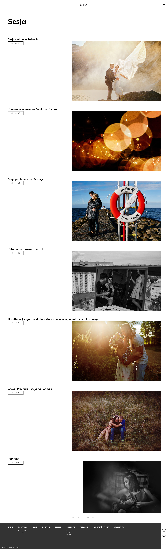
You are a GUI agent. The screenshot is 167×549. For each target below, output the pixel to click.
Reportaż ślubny (22, 531)
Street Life (69, 532)
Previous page (75, 518)
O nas (10, 527)
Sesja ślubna (21, 532)
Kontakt (46, 527)
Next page (91, 518)
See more (15, 43)
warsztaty (119, 527)
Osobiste (70, 527)
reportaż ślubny (101, 527)
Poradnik (84, 527)
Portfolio (22, 527)
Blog (35, 527)
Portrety (68, 534)
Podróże (68, 531)
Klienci (58, 527)
